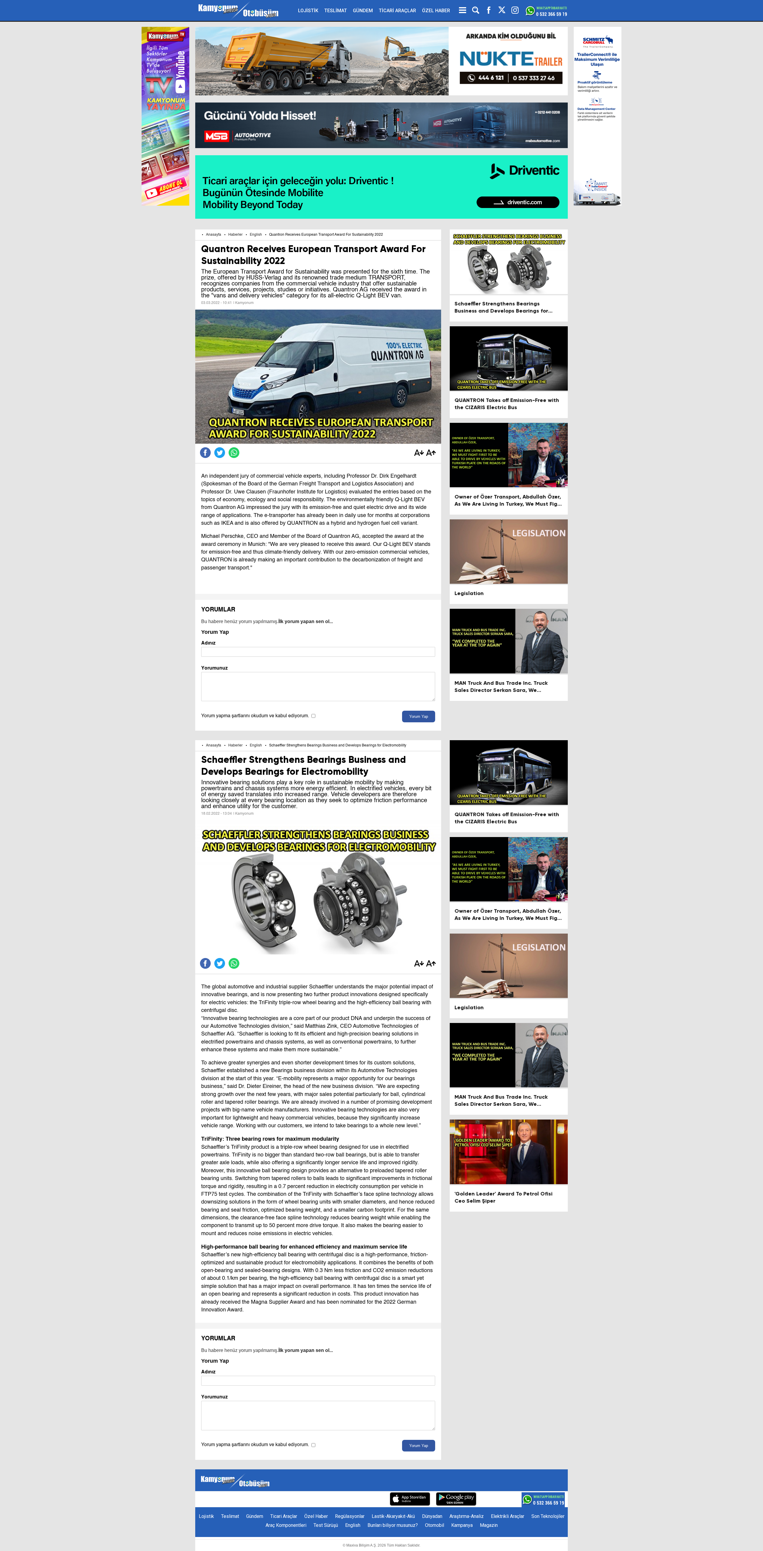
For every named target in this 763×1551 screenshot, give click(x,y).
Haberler (235, 235)
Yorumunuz (214, 668)
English (256, 235)
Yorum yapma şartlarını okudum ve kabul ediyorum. (255, 716)
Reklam (312, 1499)
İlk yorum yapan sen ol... (305, 621)
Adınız (208, 643)
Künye (271, 1499)
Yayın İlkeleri (339, 1499)
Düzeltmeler (371, 1499)
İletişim (291, 1499)
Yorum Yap (418, 716)
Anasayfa (213, 235)
